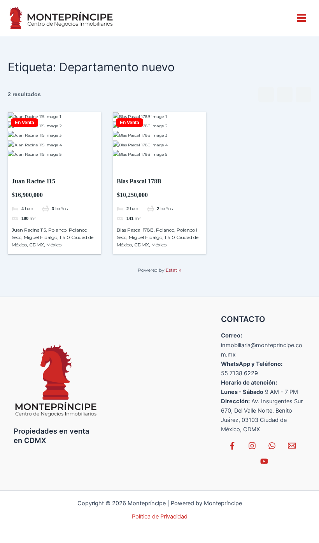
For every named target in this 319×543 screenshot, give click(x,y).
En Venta (24, 122)
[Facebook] (232, 445)
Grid (266, 94)
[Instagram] (252, 445)
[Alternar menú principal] (301, 18)
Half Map (303, 94)
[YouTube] (264, 461)
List (285, 94)
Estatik (173, 270)
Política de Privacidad (160, 516)
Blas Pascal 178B (139, 181)
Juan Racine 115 (33, 181)
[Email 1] (292, 445)
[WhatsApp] (272, 445)
